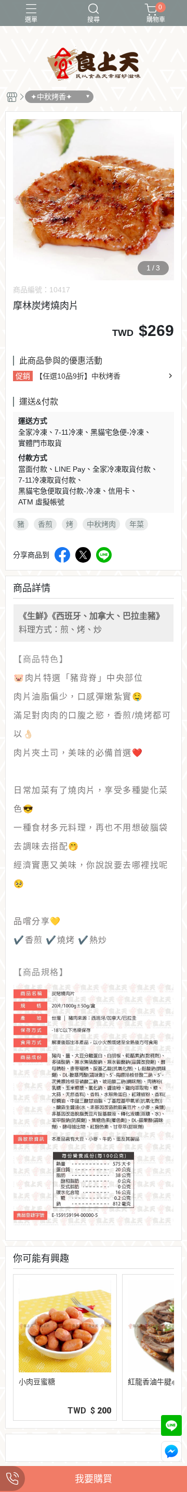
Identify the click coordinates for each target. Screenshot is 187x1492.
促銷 (23, 376)
